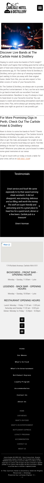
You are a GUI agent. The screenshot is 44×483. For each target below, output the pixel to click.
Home (22, 349)
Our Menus (22, 355)
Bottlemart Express (22, 375)
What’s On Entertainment (22, 368)
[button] (40, 8)
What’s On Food (22, 362)
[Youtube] (22, 331)
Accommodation (22, 388)
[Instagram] (22, 325)
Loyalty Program (22, 382)
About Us (22, 402)
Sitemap (27, 473)
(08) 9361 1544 (23, 159)
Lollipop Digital (25, 475)
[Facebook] (22, 319)
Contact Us (22, 395)
